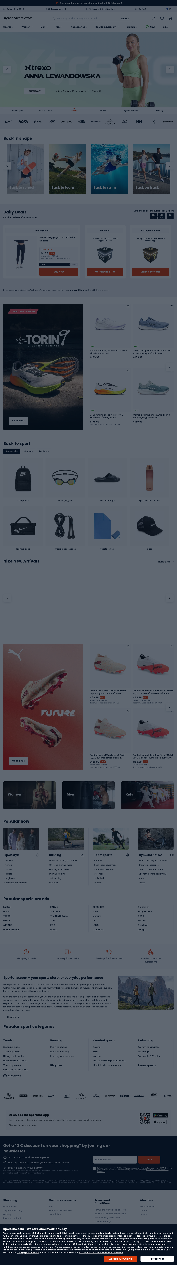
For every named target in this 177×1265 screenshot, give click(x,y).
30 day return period (57, 9)
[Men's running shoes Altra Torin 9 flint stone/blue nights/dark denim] (153, 324)
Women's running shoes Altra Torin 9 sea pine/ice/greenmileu (151, 416)
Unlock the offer (105, 271)
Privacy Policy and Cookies (108, 1217)
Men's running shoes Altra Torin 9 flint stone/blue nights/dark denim (152, 352)
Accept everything (120, 1258)
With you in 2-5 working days (102, 9)
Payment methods (12, 1218)
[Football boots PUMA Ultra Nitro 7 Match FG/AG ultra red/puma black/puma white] (153, 664)
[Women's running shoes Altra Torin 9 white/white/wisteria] (110, 324)
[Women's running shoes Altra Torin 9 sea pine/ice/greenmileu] (153, 388)
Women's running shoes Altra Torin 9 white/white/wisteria (108, 352)
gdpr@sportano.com (28, 1252)
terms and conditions (74, 290)
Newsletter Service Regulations (30, 1173)
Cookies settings (103, 1221)
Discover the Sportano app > (22, 1125)
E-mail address (103, 1159)
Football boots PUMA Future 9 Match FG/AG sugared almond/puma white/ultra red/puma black (108, 692)
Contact (142, 9)
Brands (131, 27)
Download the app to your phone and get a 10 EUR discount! (91, 3)
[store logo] (17, 18)
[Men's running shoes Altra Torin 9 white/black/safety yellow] (110, 388)
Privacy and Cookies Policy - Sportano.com (101, 1252)
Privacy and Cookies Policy (161, 1182)
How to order (10, 1206)
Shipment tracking (12, 1210)
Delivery (7, 1214)
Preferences (157, 1258)
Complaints (55, 1214)
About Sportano (148, 1206)
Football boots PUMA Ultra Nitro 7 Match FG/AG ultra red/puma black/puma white (153, 692)
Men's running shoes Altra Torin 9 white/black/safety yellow (106, 416)
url (29, 795)
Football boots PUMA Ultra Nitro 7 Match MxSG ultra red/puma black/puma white (153, 756)
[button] (7, 69)
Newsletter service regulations (110, 1213)
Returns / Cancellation (60, 1210)
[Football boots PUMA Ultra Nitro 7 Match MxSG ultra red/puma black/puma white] (153, 728)
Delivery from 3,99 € (15, 9)
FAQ (51, 1206)
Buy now (59, 271)
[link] (154, 18)
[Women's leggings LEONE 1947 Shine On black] (21, 255)
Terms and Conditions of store (110, 1209)
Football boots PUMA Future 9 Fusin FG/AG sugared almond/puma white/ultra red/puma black (107, 756)
